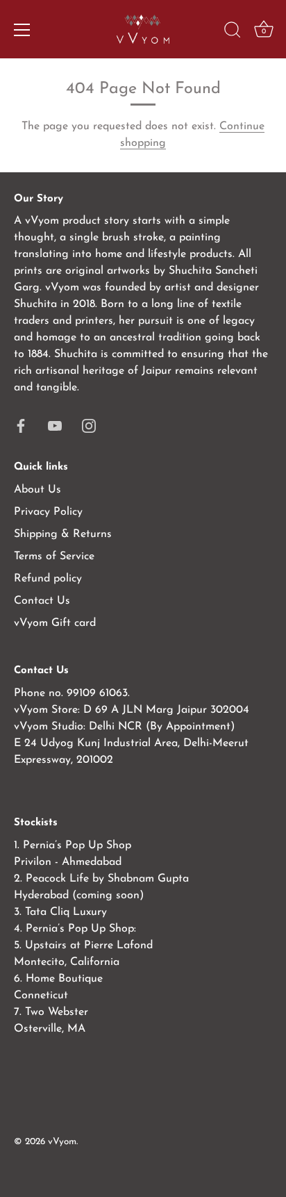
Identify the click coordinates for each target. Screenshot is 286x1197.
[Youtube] (55, 425)
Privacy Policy (48, 512)
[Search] (232, 32)
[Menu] (22, 30)
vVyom (62, 1141)
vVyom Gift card (55, 623)
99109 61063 (97, 693)
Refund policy (48, 578)
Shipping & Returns (63, 534)
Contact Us (42, 600)
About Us (37, 489)
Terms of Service (54, 556)
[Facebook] (21, 425)
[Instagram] (89, 425)
